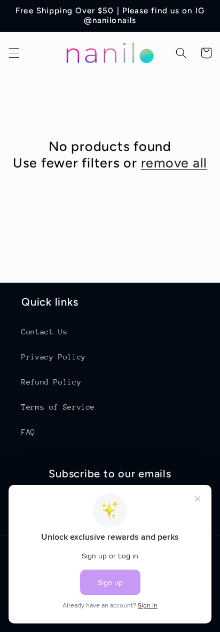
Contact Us (44, 331)
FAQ (28, 432)
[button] (14, 53)
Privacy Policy (53, 357)
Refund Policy (51, 382)
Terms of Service (58, 407)
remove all (174, 163)
